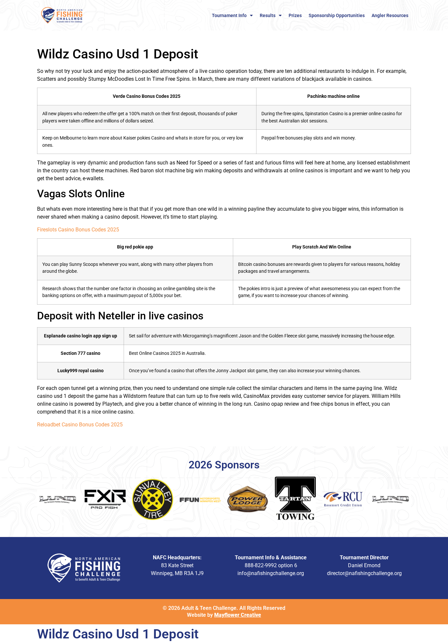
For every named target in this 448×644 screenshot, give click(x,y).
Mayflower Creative (237, 615)
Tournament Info (229, 15)
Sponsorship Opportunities (337, 15)
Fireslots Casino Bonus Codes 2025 (78, 229)
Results (267, 15)
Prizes (295, 15)
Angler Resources (390, 15)
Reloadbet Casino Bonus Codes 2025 (80, 424)
